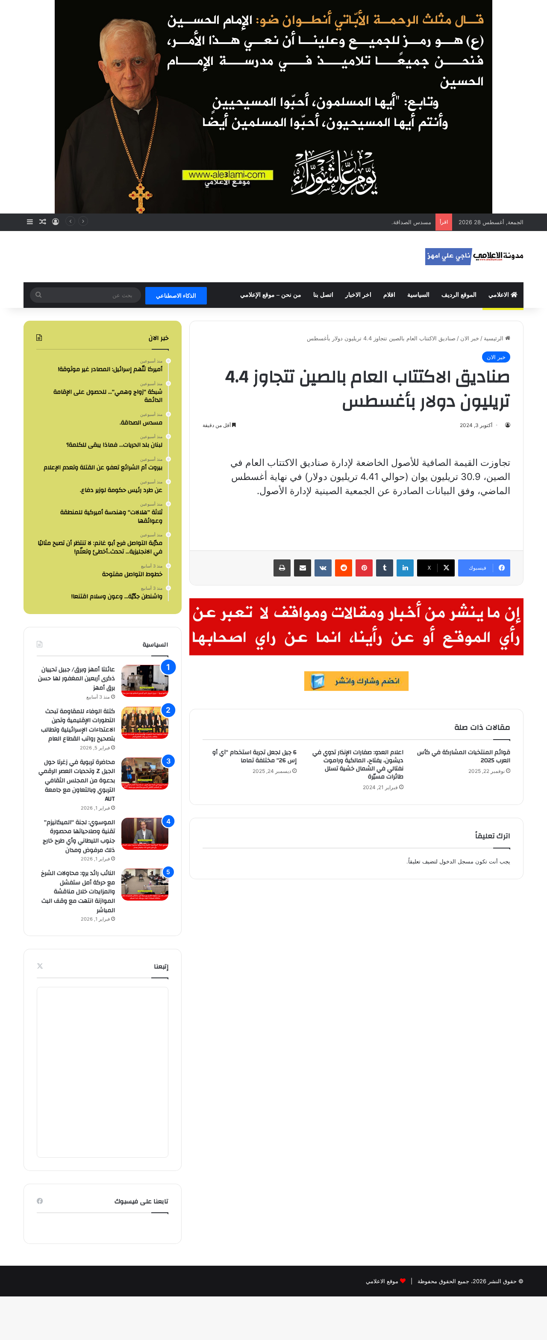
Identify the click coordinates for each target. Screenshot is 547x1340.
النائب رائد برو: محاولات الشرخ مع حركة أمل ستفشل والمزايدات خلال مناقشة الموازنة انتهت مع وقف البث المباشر (78, 892)
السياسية (418, 295)
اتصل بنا (323, 295)
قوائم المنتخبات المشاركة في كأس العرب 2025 (463, 756)
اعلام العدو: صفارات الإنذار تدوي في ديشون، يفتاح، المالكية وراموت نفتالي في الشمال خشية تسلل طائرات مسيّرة (357, 764)
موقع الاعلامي (382, 1281)
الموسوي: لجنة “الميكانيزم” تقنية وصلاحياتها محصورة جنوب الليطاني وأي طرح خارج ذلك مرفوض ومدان (79, 836)
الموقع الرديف (458, 295)
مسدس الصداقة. (411, 222)
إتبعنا (161, 966)
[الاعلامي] (474, 256)
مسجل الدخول (456, 861)
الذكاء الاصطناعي (176, 295)
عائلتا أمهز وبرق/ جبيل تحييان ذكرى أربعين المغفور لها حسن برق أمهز (76, 678)
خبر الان (469, 338)
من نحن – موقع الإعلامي (270, 295)
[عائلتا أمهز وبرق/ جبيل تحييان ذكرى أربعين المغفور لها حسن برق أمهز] (144, 681)
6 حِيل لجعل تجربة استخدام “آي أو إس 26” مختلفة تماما (254, 756)
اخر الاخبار (358, 295)
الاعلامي (499, 295)
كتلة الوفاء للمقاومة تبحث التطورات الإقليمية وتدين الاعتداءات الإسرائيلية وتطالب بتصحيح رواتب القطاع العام (78, 725)
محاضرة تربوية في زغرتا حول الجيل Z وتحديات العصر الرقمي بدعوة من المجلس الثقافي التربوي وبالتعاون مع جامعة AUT (76, 781)
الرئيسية (494, 338)
